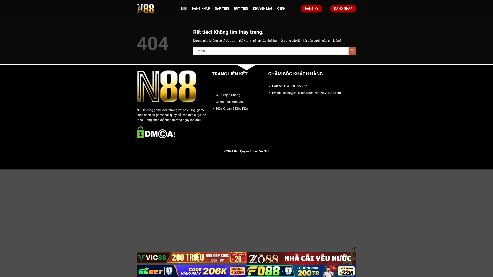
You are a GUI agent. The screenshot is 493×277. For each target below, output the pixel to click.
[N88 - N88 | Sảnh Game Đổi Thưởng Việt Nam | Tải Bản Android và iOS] (156, 8)
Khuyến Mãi (262, 8)
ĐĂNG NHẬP (201, 8)
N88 (184, 8)
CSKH (281, 8)
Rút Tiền (241, 8)
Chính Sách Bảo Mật (230, 102)
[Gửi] (352, 51)
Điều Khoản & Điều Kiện (232, 108)
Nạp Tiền (222, 8)
